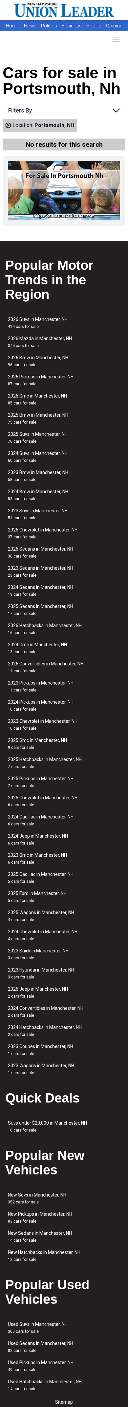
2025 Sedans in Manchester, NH (40, 610)
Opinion (114, 26)
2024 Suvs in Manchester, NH (38, 457)
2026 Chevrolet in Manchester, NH (42, 533)
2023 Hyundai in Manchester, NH (41, 973)
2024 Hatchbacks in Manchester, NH (45, 1031)
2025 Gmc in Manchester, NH (37, 744)
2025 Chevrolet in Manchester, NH (42, 801)
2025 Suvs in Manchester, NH (38, 438)
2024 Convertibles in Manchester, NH (45, 1012)
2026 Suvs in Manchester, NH (38, 323)
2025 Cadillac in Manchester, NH (41, 878)
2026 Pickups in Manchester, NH (41, 380)
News (30, 26)
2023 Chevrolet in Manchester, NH (42, 725)
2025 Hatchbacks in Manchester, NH (45, 763)
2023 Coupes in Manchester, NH (40, 1050)
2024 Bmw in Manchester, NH (38, 495)
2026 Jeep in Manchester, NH (38, 992)
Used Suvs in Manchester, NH (38, 1328)
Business (72, 26)
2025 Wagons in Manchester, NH (41, 916)
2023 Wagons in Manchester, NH (41, 1069)
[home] (64, 10)
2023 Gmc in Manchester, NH (37, 858)
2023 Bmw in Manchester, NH (38, 476)
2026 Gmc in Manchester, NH (37, 399)
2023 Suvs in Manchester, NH (38, 514)
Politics (49, 26)
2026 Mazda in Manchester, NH (40, 342)
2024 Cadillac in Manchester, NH (41, 820)
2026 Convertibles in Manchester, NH (45, 667)
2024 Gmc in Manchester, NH (37, 648)
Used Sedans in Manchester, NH (40, 1347)
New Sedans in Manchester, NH (40, 1237)
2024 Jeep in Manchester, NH (38, 839)
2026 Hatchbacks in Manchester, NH (45, 629)
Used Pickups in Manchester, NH (41, 1366)
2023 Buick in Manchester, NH (38, 954)
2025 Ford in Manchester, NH (37, 897)
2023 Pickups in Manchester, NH (41, 686)
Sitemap (64, 1402)
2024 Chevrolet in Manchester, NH (42, 935)
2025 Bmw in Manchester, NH (38, 418)
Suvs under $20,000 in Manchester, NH (47, 1126)
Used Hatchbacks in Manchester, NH (45, 1385)
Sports (94, 26)
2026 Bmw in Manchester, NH (38, 361)
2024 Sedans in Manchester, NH (40, 591)
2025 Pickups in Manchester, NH (41, 782)
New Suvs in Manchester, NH (37, 1198)
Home (12, 26)
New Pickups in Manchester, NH (40, 1217)
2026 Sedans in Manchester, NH (40, 552)
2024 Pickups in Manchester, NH (41, 705)
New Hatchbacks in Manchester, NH (44, 1256)
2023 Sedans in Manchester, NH (40, 571)
